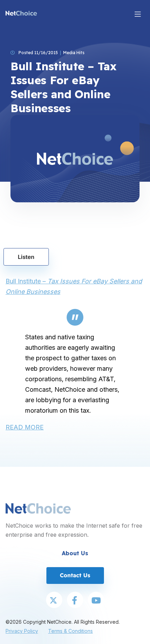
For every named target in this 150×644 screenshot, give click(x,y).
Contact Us (75, 575)
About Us (75, 553)
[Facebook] (75, 600)
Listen (26, 256)
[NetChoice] (21, 14)
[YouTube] (95, 600)
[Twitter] (54, 600)
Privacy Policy (22, 631)
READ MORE (25, 427)
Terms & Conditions (70, 631)
